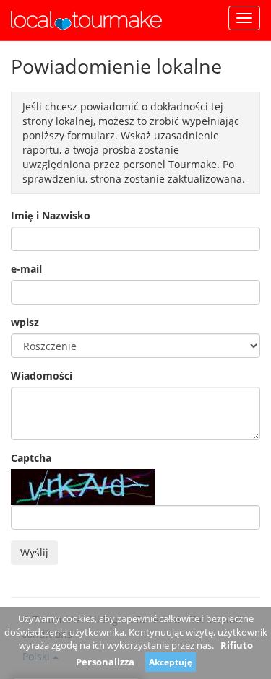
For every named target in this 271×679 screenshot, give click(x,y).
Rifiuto (236, 645)
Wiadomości (41, 375)
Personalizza (105, 661)
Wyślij (34, 552)
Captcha (31, 458)
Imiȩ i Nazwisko (50, 215)
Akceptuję (170, 662)
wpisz (25, 322)
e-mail (26, 269)
